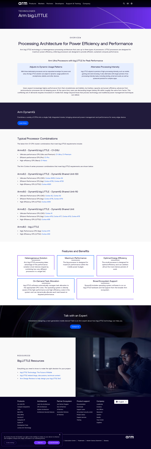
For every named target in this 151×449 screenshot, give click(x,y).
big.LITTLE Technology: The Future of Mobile (36, 372)
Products (32, 3)
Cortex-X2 (49, 196)
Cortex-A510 (46, 202)
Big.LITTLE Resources (30, 360)
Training (79, 420)
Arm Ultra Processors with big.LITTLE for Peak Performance (75, 61)
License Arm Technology (24, 427)
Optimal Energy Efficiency (115, 258)
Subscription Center (70, 440)
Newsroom (100, 412)
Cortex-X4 (59, 178)
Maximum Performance (75, 258)
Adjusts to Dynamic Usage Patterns (46, 67)
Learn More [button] (23, 123)
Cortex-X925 (50, 178)
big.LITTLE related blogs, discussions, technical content (40, 375)
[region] (32, 439)
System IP (20, 422)
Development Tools (22, 425)
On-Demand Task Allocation (46, 281)
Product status (81, 414)
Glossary (106, 440)
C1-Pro (46, 157)
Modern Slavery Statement (94, 440)
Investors (99, 407)
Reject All (40, 442)
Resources (23, 356)
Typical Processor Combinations (37, 138)
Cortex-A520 (46, 184)
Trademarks (81, 440)
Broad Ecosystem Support (105, 281)
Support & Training (73, 3)
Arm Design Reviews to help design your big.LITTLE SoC (40, 378)
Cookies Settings (10, 442)
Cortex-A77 (58, 216)
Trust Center (100, 420)
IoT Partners (60, 414)
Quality (99, 417)
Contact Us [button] (75, 326)
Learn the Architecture (43, 404)
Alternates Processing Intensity (105, 67)
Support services (81, 417)
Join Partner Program (63, 404)
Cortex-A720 (59, 181)
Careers (99, 414)
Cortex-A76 (67, 216)
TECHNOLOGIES (26, 11)
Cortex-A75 (76, 216)
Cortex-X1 (48, 213)
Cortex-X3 (57, 196)
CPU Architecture (42, 407)
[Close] (60, 435)
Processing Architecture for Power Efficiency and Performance (75, 43)
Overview (75, 38)
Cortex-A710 (58, 199)
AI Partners (60, 409)
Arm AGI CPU (21, 404)
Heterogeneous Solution (36, 258)
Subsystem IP (21, 420)
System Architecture (43, 409)
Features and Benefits (75, 251)
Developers (59, 3)
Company (86, 3)
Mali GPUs (20, 412)
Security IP (20, 417)
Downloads (80, 407)
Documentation (81, 404)
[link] (23, 4)
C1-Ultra (59, 154)
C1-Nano (44, 160)
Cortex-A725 (49, 181)
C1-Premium (66, 154)
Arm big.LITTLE (33, 15)
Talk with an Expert (75, 315)
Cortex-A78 (48, 216)
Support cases (81, 409)
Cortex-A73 (46, 231)
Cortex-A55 (46, 219)
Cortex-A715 (48, 199)
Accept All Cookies (53, 442)
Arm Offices (100, 409)
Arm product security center (85, 412)
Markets (41, 3)
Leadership (100, 404)
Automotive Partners (62, 412)
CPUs (18, 409)
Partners (50, 3)
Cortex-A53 (46, 234)
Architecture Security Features (45, 412)
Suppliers (99, 422)
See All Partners (61, 407)
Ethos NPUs (20, 414)
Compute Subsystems (23, 407)
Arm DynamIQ (26, 111)
